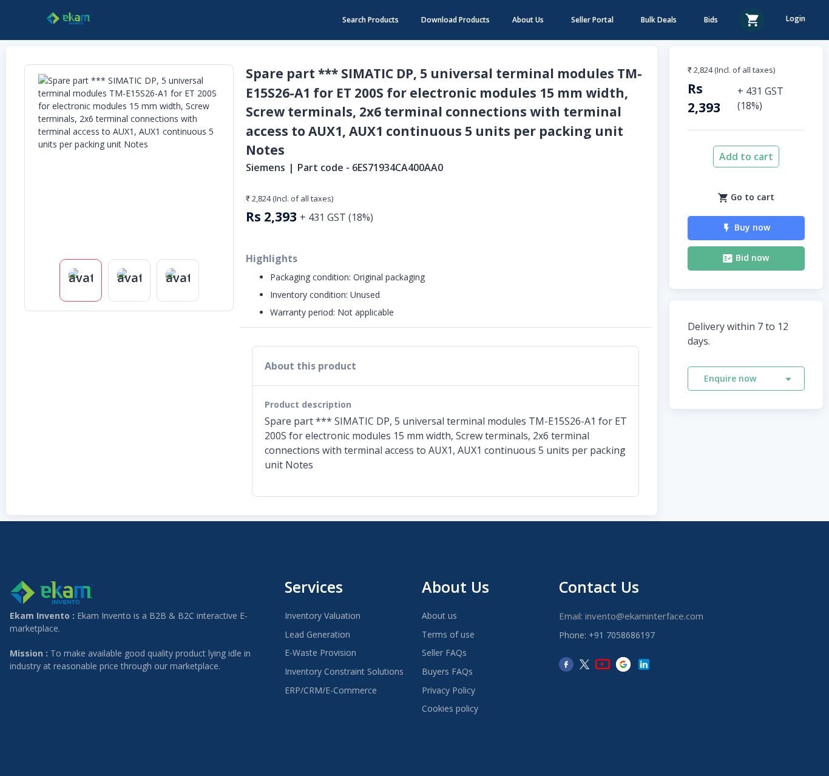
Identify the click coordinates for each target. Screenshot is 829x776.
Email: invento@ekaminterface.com (631, 616)
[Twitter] (584, 664)
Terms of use (448, 634)
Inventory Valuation (322, 615)
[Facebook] (566, 664)
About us (439, 615)
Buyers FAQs (447, 671)
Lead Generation (317, 634)
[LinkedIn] (644, 664)
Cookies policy (450, 708)
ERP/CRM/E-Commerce (331, 690)
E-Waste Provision (320, 652)
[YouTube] (602, 664)
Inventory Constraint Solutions (344, 671)
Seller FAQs (444, 652)
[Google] (623, 664)
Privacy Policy (448, 690)
